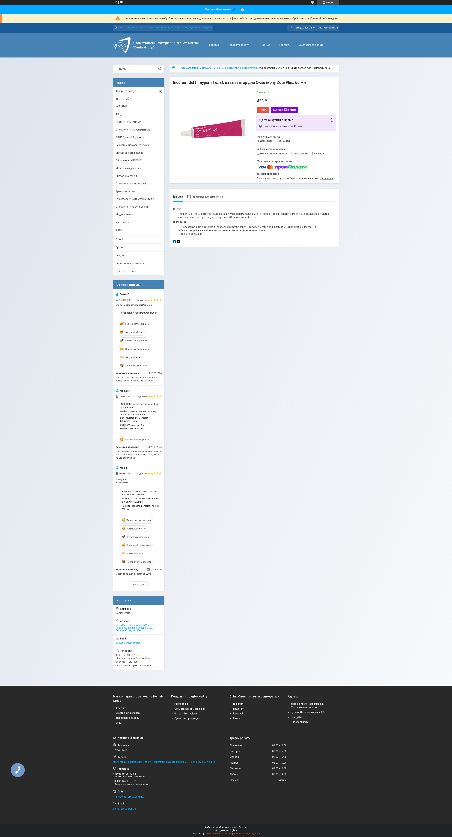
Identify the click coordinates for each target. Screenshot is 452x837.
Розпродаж (181, 703)
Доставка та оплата (311, 45)
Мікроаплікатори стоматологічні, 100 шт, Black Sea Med (140, 493)
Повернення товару (127, 717)
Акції (119, 722)
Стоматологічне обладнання (132, 206)
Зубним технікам (125, 191)
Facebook (238, 713)
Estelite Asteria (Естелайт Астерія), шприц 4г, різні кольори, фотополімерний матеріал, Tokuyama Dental (138, 416)
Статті (119, 239)
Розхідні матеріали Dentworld (133, 145)
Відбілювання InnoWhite (129, 152)
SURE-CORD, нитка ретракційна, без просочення (139, 406)
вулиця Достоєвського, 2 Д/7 (308, 712)
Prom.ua (243, 827)
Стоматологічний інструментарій (135, 199)
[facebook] (174, 242)
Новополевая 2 (300, 721)
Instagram (238, 708)
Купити (263, 110)
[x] (178, 242)
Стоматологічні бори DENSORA (133, 129)
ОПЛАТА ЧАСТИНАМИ (128, 121)
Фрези (119, 229)
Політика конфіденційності (246, 833)
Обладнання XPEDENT (129, 160)
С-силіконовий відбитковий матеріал (235, 67)
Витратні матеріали (127, 176)
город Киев (297, 717)
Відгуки (120, 255)
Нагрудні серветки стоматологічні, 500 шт (140, 507)
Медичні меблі (124, 214)
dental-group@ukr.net (128, 642)
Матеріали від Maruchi (128, 168)
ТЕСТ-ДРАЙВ (123, 98)
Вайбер (237, 718)
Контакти (284, 45)
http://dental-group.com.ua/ (128, 796)
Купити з (278, 110)
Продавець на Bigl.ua (226, 830)
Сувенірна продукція (186, 718)
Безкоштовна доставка (273, 149)
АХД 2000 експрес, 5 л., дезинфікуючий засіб (132, 427)
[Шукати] (160, 69)
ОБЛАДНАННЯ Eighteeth (130, 137)
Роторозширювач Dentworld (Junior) (139, 312)
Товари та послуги (239, 45)
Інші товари (122, 222)
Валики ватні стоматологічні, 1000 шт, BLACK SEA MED (140, 500)
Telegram (238, 703)
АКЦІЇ (119, 114)
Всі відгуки (138, 584)
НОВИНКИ (121, 106)
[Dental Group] (122, 45)
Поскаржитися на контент (219, 833)
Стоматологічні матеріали (196, 67)
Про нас (265, 45)
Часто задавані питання (130, 263)
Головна (214, 45)
